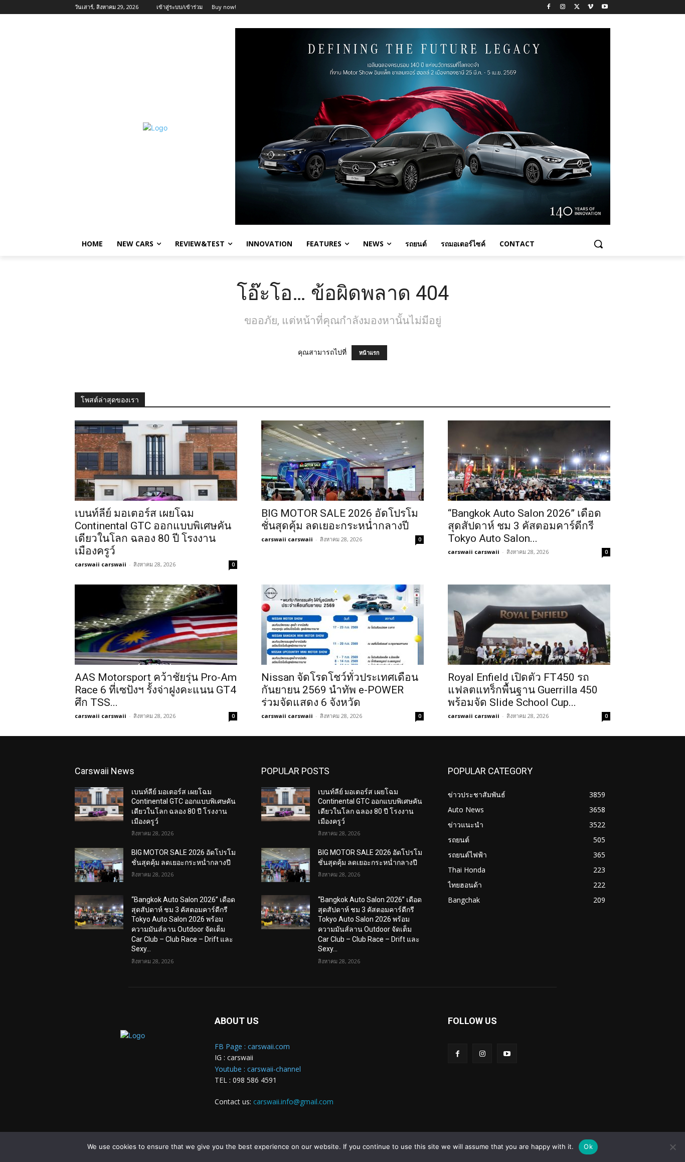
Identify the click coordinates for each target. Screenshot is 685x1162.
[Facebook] (549, 7)
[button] (598, 244)
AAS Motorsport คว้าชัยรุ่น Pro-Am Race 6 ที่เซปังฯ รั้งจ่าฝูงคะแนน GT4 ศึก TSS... (156, 689)
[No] (672, 1147)
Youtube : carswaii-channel (258, 1069)
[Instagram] (563, 7)
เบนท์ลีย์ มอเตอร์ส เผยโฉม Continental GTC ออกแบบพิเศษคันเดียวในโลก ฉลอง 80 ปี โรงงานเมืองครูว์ (153, 532)
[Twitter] (577, 7)
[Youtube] (604, 7)
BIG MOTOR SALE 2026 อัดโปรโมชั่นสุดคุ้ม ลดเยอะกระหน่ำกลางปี (339, 519)
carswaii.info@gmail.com (293, 1101)
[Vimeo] (590, 7)
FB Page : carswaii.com (252, 1046)
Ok (588, 1146)
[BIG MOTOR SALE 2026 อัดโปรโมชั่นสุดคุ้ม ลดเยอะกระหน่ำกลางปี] (342, 460)
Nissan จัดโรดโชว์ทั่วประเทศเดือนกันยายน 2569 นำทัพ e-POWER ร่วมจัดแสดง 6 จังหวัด (339, 689)
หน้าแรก (369, 352)
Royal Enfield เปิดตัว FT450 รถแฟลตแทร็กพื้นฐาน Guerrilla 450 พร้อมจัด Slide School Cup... (523, 689)
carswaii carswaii (100, 564)
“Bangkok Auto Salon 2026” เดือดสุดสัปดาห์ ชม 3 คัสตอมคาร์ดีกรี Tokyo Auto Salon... (524, 525)
